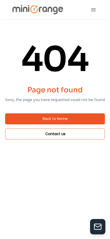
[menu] (93, 10)
